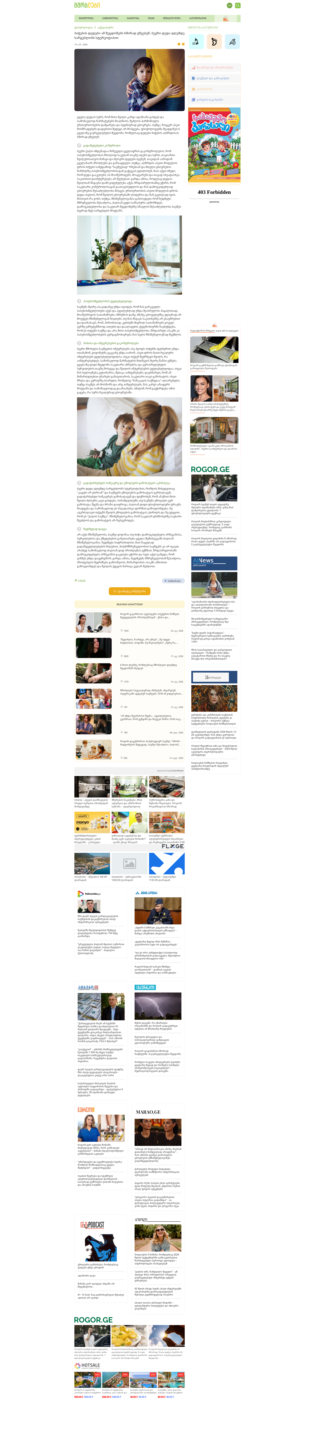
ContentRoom (170, 770)
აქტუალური (105, 27)
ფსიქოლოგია (83, 27)
